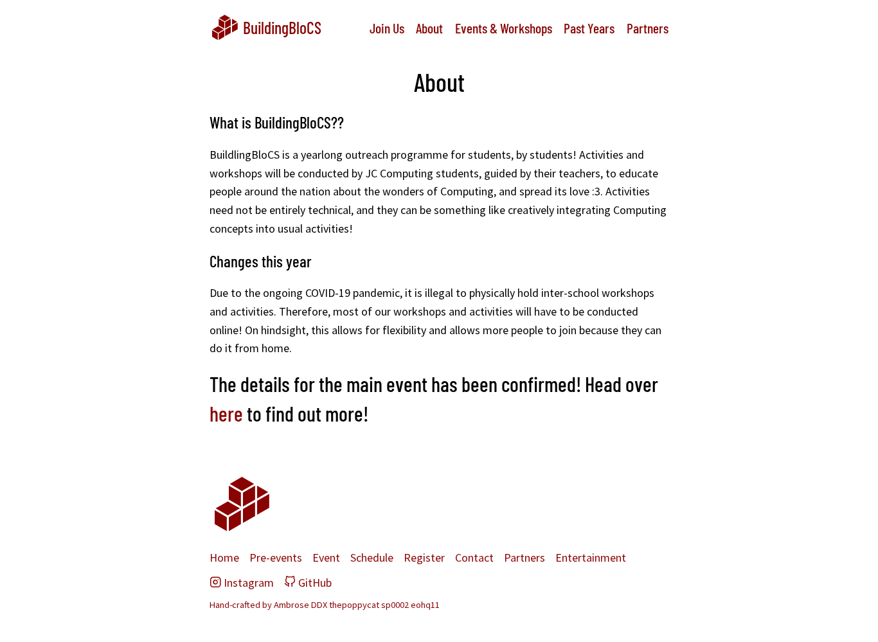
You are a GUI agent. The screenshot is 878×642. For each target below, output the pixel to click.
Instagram (242, 582)
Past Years (589, 27)
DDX (319, 605)
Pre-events (275, 557)
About (429, 27)
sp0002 (395, 605)
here (226, 413)
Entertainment (590, 557)
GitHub (308, 582)
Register (424, 557)
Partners (647, 27)
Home (224, 557)
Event (326, 557)
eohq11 (425, 605)
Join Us (387, 27)
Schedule (371, 557)
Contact (474, 557)
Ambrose (291, 605)
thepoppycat (354, 605)
